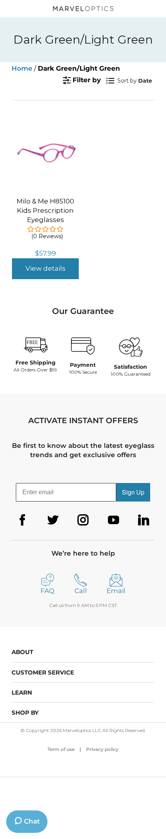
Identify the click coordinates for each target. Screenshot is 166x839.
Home (22, 68)
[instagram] (83, 520)
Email (116, 591)
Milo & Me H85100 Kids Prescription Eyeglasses (45, 210)
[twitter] (53, 520)
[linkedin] (144, 520)
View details (45, 268)
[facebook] (22, 520)
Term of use (61, 749)
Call (81, 591)
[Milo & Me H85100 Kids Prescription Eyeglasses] (45, 121)
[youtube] (113, 520)
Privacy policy (102, 749)
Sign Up (133, 492)
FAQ (47, 591)
